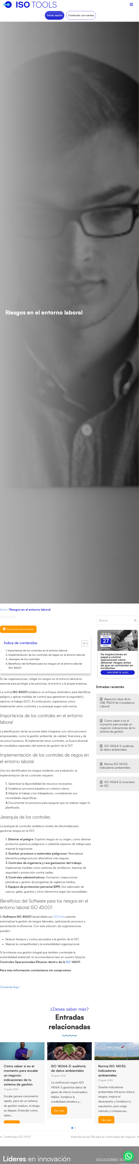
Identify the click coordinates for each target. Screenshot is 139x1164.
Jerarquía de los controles (24, 659)
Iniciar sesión (54, 15)
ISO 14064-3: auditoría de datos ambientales (117, 747)
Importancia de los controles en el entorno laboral (37, 650)
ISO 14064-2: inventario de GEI (117, 783)
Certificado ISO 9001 (17, 1137)
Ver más (12, 1110)
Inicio (3, 609)
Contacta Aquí (9, 987)
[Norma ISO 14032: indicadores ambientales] (69, 1051)
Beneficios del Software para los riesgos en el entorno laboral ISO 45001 (45, 665)
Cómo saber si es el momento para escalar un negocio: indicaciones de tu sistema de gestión (117, 726)
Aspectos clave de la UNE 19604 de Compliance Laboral (117, 702)
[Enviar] (135, 620)
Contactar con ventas (81, 15)
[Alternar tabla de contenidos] (83, 643)
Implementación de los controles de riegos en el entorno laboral (47, 654)
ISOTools (59, 916)
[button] (72, 1128)
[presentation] (2, 1129)
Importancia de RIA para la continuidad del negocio (103, 1137)
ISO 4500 (41, 907)
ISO (68, 962)
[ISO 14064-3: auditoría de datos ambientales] (22, 1051)
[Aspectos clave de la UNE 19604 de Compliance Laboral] (103, 1051)
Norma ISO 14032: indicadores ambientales (115, 765)
